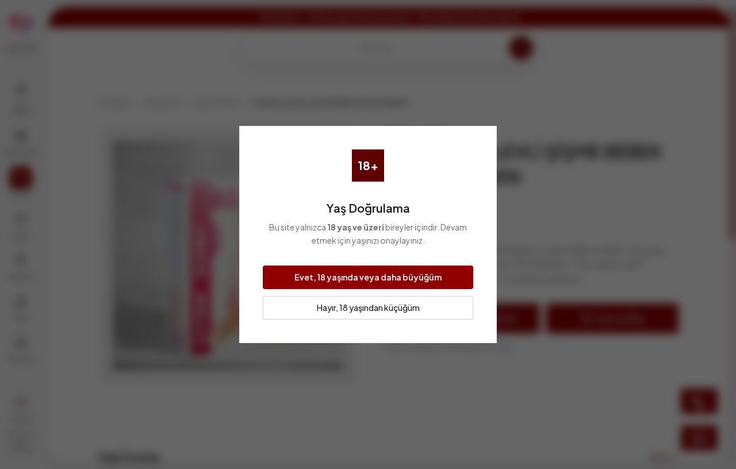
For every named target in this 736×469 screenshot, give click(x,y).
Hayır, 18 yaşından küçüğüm (368, 307)
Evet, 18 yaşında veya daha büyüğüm (368, 277)
